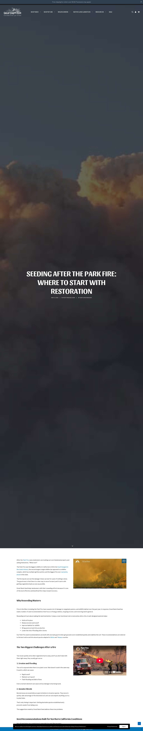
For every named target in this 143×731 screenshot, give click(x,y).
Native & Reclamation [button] (81, 12)
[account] (135, 12)
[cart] (138, 12)
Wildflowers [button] (63, 12)
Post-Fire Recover (69, 297)
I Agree (123, 726)
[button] (133, 12)
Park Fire (26, 560)
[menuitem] (35, 12)
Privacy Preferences (112, 726)
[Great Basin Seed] (12, 12)
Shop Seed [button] (35, 12)
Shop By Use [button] (48, 12)
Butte (52, 637)
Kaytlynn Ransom (86, 297)
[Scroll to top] (139, 723)
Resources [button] (100, 12)
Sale (110, 12)
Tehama (59, 637)
